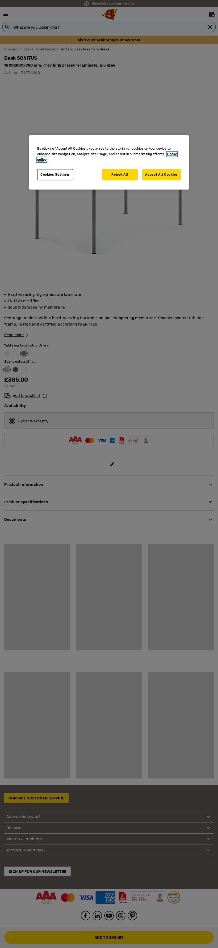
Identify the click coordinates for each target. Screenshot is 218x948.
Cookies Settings (55, 174)
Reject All (119, 174)
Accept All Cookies (161, 174)
